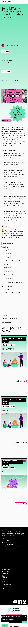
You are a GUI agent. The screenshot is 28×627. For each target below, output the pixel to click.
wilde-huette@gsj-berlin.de (10, 318)
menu (25, 2)
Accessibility (5, 571)
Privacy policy (6, 569)
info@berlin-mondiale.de (13, 546)
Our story (4, 578)
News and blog (6, 585)
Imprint (4, 568)
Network (4, 579)
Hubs (3, 588)
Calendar (4, 586)
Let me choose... (5, 622)
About (3, 576)
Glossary (4, 583)
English (3, 625)
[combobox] (4, 625)
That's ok (24, 622)
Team (3, 581)
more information (20, 381)
